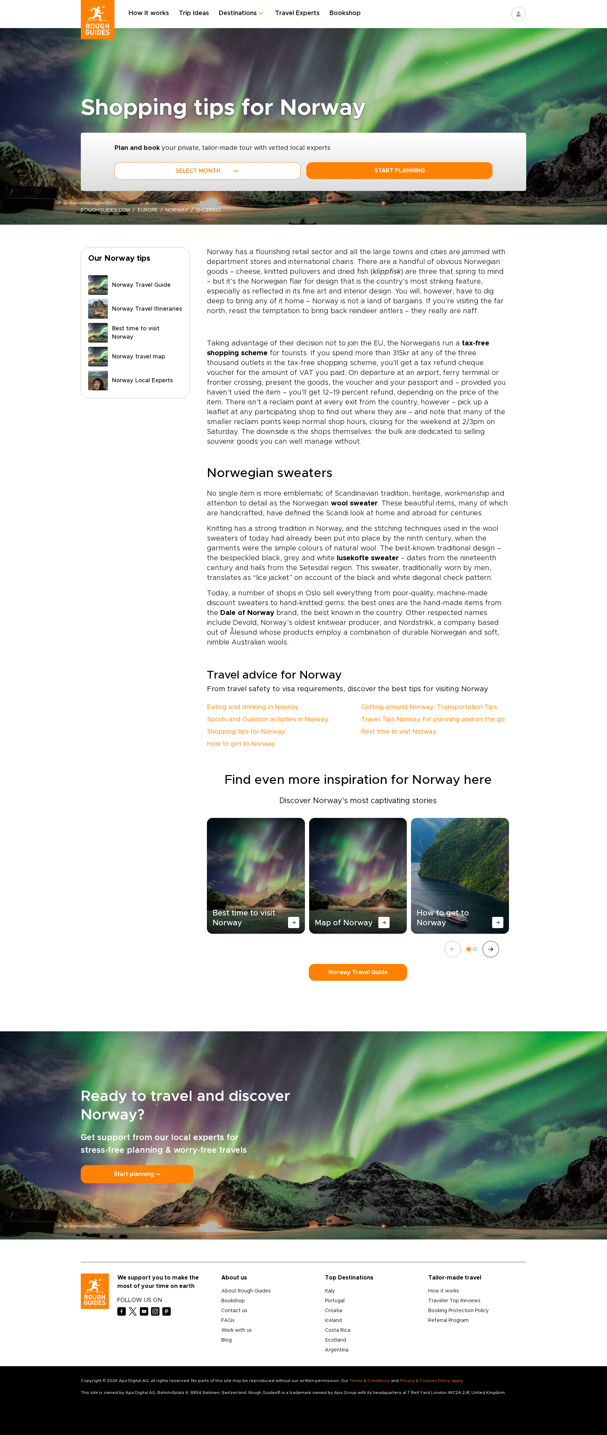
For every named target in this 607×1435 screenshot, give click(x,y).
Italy (330, 1291)
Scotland (335, 1340)
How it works (149, 13)
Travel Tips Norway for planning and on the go (433, 719)
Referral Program (448, 1320)
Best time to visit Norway (399, 732)
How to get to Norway (241, 744)
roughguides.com (105, 210)
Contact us (234, 1310)
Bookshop (345, 13)
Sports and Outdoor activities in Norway (268, 719)
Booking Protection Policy (458, 1310)
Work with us (236, 1330)
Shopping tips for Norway (246, 732)
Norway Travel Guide (358, 972)
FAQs (228, 1320)
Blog (226, 1340)
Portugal (335, 1300)
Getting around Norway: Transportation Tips (429, 707)
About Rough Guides (246, 1291)
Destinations (238, 13)
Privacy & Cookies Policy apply (431, 1380)
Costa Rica (337, 1330)
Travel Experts (297, 13)
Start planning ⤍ (137, 1174)
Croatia (333, 1310)
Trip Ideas (194, 13)
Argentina (336, 1350)
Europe (148, 210)
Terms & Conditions (370, 1380)
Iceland (333, 1320)
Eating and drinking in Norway (253, 707)
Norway (176, 210)
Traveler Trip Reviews (454, 1300)
